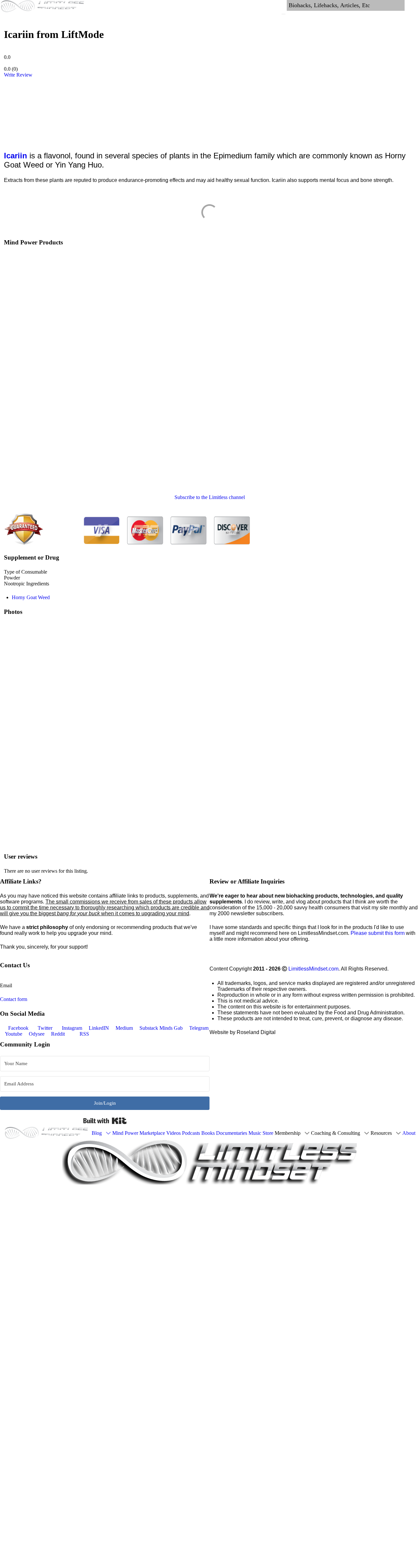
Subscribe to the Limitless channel (209, 497)
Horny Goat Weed (31, 597)
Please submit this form (378, 933)
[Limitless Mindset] (47, 1133)
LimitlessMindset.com (313, 969)
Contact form (13, 999)
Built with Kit (105, 1121)
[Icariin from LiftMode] (39, 110)
